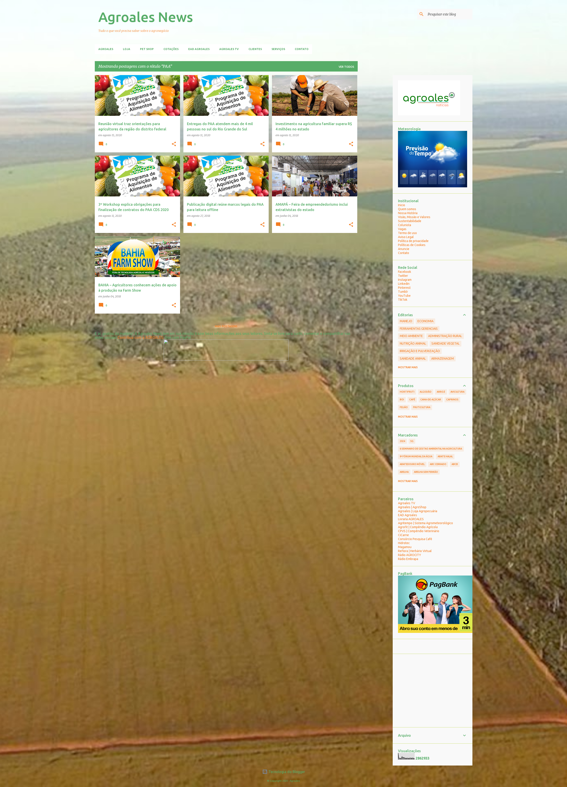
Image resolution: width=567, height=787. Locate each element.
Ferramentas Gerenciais (419, 328)
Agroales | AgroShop (412, 507)
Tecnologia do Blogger (286, 772)
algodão (425, 391)
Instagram (405, 279)
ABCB (455, 464)
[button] (174, 144)
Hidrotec (404, 543)
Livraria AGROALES (411, 519)
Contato (302, 49)
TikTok (402, 299)
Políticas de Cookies (411, 245)
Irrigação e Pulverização (420, 351)
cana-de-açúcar (430, 399)
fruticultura (421, 407)
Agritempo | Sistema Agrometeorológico (425, 523)
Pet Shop (147, 49)
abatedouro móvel (412, 464)
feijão (404, 407)
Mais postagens (226, 326)
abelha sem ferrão (426, 472)
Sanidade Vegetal (445, 343)
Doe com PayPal (178, 337)
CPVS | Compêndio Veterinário (418, 531)
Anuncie (403, 249)
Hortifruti (407, 391)
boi (402, 399)
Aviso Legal (406, 237)
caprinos (452, 399)
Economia (425, 321)
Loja (126, 49)
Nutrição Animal (413, 343)
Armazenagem (442, 358)
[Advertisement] (375, 141)
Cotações (171, 49)
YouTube (404, 295)
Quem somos (407, 209)
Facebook (404, 271)
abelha (404, 472)
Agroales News (145, 17)
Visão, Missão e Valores (414, 217)
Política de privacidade (413, 241)
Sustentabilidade (409, 221)
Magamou (405, 547)
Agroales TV (229, 49)
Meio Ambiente (411, 336)
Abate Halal (445, 456)
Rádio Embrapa (408, 559)
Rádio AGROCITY (409, 555)
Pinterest (404, 287)
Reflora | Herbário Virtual (415, 551)
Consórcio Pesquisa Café (415, 539)
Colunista (404, 225)
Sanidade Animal (413, 358)
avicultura (457, 391)
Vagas (402, 229)
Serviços (278, 49)
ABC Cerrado (438, 464)
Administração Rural (445, 336)
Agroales (105, 49)
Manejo (406, 321)
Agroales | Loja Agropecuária (417, 511)
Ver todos (346, 66)
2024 (402, 441)
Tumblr (403, 291)
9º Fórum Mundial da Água (416, 456)
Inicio (401, 205)
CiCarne (403, 535)
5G (412, 441)
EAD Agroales (199, 49)
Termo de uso (407, 233)
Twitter (403, 275)
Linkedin (404, 283)
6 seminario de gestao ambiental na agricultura (431, 448)
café (412, 399)
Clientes (255, 49)
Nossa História (407, 213)
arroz (441, 391)
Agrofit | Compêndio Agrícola (418, 527)
